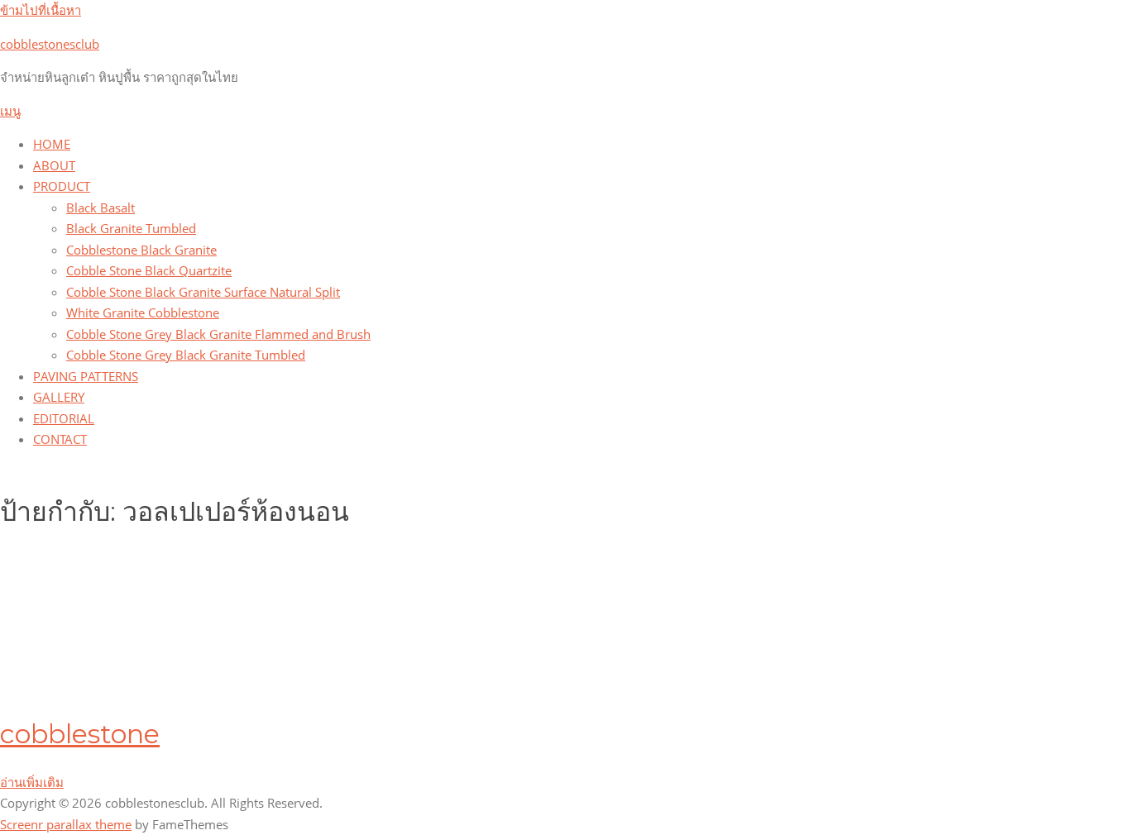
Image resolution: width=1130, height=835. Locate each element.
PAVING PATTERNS (85, 376)
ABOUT (54, 165)
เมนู (10, 111)
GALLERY (58, 397)
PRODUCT (61, 186)
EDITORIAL (63, 418)
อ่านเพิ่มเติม (32, 782)
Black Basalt (100, 207)
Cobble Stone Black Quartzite (149, 270)
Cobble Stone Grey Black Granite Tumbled (185, 354)
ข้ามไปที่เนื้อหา (40, 10)
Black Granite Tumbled (131, 228)
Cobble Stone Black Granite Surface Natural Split (203, 292)
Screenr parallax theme (66, 824)
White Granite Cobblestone (142, 312)
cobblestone (80, 734)
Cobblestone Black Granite (141, 249)
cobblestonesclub (49, 44)
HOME (51, 144)
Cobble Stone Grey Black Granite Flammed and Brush (218, 334)
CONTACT (60, 439)
